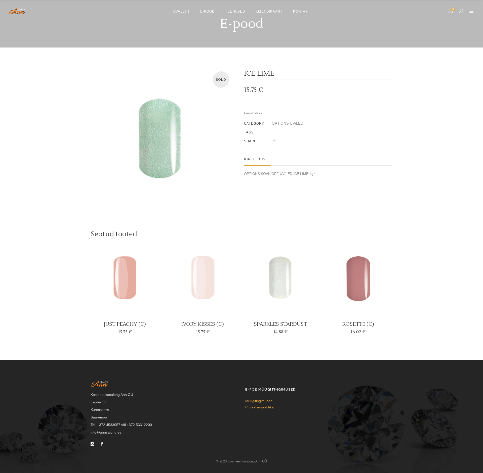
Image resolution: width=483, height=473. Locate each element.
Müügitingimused (258, 401)
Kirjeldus (255, 159)
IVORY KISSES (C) (202, 324)
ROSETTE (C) (358, 324)
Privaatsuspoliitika (259, 407)
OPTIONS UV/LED (287, 123)
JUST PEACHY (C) (125, 324)
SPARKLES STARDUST (280, 324)
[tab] (257, 159)
